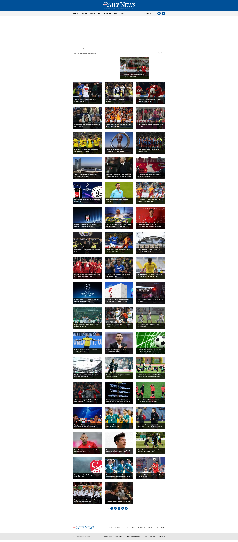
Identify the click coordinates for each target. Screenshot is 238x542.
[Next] (129, 508)
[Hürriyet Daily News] (119, 5)
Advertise (162, 536)
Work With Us (119, 536)
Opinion (92, 13)
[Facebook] (159, 13)
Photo (123, 13)
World (99, 13)
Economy (84, 13)
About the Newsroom (133, 536)
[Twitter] (163, 13)
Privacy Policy (108, 536)
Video (157, 527)
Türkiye (75, 13)
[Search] (145, 13)
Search (81, 49)
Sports (116, 13)
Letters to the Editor (149, 536)
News (75, 49)
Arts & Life (107, 13)
